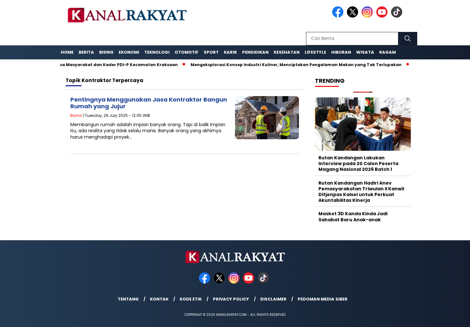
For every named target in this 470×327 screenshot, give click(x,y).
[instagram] (368, 16)
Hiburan (341, 52)
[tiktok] (397, 16)
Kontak (159, 299)
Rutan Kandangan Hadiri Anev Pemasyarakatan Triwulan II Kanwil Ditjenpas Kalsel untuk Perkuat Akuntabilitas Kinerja (361, 192)
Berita (86, 52)
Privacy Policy (231, 299)
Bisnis (106, 52)
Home (67, 52)
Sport (211, 52)
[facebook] (339, 16)
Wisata (365, 52)
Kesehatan (287, 52)
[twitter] (353, 16)
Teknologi (156, 52)
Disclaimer (273, 299)
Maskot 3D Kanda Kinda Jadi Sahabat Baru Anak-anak (353, 216)
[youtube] (383, 16)
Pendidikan (255, 52)
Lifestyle (315, 52)
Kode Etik (191, 299)
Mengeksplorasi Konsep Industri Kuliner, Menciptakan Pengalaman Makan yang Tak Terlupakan (284, 64)
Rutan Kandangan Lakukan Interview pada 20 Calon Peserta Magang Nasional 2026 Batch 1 (358, 163)
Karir (230, 52)
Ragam (387, 52)
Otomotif (187, 52)
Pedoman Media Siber (323, 299)
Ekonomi (129, 52)
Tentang (128, 299)
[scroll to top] (450, 317)
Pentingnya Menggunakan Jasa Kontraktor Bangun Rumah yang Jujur (148, 102)
